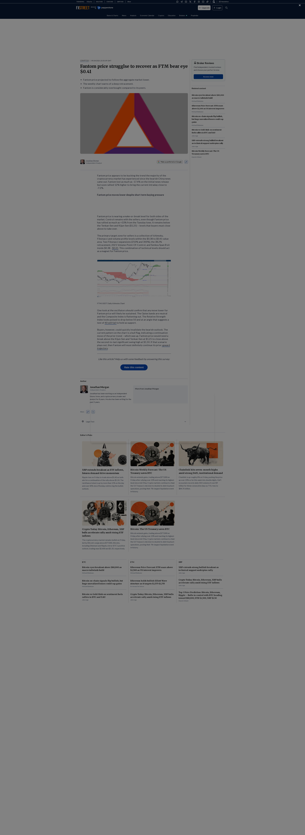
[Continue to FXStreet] (299, 5)
